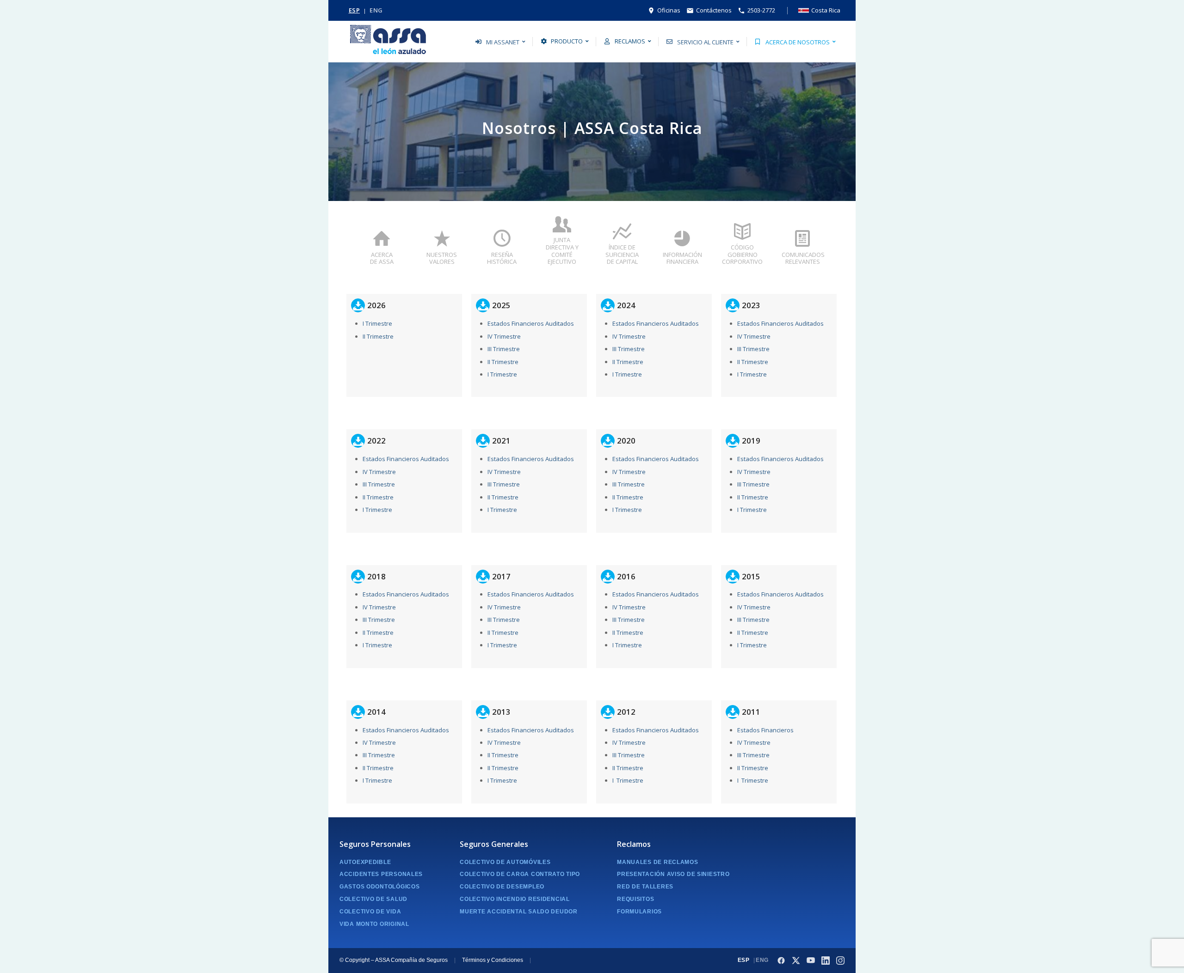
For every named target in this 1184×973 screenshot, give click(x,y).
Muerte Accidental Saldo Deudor (519, 911)
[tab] (382, 251)
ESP (354, 10)
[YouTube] (811, 960)
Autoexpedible (365, 862)
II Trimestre (378, 336)
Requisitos (635, 899)
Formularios (639, 911)
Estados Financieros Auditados (530, 323)
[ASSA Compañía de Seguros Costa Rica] (388, 41)
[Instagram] (840, 960)
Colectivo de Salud (373, 899)
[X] (796, 960)
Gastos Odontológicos (379, 886)
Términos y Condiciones (492, 960)
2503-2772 (761, 10)
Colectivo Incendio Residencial (515, 899)
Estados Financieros (765, 730)
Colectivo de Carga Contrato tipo (520, 874)
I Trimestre (377, 323)
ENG (376, 10)
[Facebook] (781, 960)
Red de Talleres (645, 886)
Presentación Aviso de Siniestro (673, 874)
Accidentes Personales (381, 874)
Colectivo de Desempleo (502, 886)
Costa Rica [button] (825, 10)
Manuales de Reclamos (657, 862)
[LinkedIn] (825, 960)
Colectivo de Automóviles (505, 862)
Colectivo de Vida (370, 911)
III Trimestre (503, 349)
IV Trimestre (504, 336)
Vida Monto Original (374, 924)
